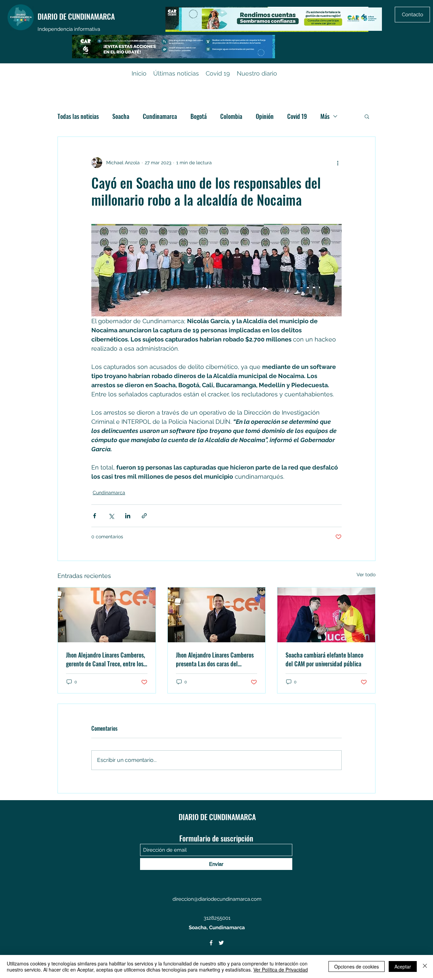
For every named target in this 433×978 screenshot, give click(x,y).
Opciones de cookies (356, 966)
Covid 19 (297, 116)
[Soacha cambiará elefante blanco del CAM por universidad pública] (326, 614)
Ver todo (366, 574)
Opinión (265, 116)
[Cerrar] (425, 966)
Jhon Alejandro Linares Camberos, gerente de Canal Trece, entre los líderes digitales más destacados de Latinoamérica (105, 659)
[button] (367, 116)
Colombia (231, 116)
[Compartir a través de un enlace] (144, 516)
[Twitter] (221, 942)
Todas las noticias (78, 116)
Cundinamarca (160, 116)
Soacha (120, 116)
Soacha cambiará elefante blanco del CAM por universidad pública (324, 659)
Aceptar (402, 966)
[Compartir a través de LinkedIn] (127, 516)
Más (324, 116)
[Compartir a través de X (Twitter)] (111, 516)
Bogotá (198, 116)
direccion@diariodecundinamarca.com (217, 899)
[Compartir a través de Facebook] (94, 516)
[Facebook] (211, 942)
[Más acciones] (338, 163)
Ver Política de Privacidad (280, 969)
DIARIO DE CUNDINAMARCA (76, 16)
